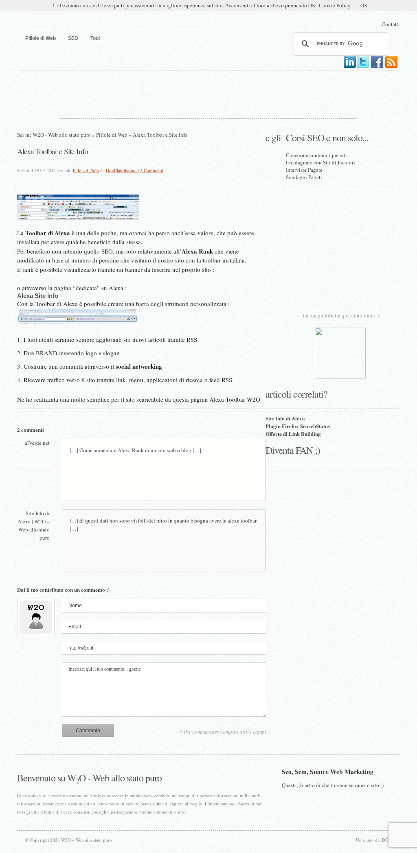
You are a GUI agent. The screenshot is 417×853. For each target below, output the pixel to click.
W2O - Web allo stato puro (62, 134)
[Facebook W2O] (377, 67)
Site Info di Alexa (285, 418)
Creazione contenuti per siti (316, 155)
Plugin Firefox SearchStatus (298, 426)
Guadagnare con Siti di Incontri (320, 162)
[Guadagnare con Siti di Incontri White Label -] (340, 376)
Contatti (391, 24)
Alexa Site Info (37, 295)
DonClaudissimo (121, 170)
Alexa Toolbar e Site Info (52, 151)
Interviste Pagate (304, 169)
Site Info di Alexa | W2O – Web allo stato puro (34, 525)
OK (364, 5)
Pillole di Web (111, 134)
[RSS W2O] (391, 67)
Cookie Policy (335, 5)
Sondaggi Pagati (304, 177)
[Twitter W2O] (362, 67)
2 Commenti (151, 170)
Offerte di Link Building (293, 433)
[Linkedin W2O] (349, 67)
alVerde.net (37, 442)
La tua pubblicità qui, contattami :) (341, 315)
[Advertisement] (208, 92)
